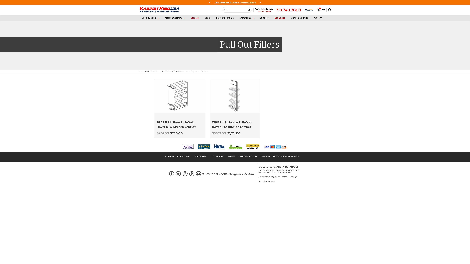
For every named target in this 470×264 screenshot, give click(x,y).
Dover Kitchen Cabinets (170, 72)
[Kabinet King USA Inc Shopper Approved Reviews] (309, 9)
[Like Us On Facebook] (172, 173)
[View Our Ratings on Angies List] (252, 147)
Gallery (318, 17)
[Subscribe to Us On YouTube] (198, 173)
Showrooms (245, 17)
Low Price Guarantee (248, 156)
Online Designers (299, 17)
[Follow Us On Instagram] (185, 173)
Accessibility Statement (267, 181)
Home (141, 72)
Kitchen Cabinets (173, 17)
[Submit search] (249, 10)
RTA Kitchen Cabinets (152, 72)
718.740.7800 (288, 10)
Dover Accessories (186, 72)
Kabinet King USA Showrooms (286, 156)
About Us (169, 156)
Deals (207, 17)
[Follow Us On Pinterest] (192, 173)
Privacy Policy (183, 156)
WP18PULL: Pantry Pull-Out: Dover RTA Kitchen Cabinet (232, 124)
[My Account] (329, 9)
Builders (264, 17)
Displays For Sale (225, 17)
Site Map (291, 177)
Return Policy (200, 156)
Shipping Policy (217, 156)
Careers (231, 156)
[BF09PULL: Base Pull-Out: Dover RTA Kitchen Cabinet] (179, 98)
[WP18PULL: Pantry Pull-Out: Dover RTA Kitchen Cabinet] (235, 98)
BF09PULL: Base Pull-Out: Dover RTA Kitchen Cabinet (176, 124)
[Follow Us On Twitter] (178, 173)
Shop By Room (149, 17)
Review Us (265, 156)
